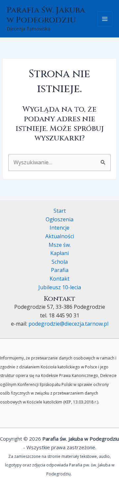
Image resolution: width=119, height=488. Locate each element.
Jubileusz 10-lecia (59, 287)
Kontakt (59, 278)
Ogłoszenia (59, 219)
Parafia (59, 270)
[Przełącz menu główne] (104, 19)
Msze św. (60, 244)
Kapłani (59, 253)
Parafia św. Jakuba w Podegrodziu (46, 15)
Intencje (59, 227)
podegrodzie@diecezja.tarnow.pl (68, 323)
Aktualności (59, 236)
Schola (60, 261)
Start (60, 210)
